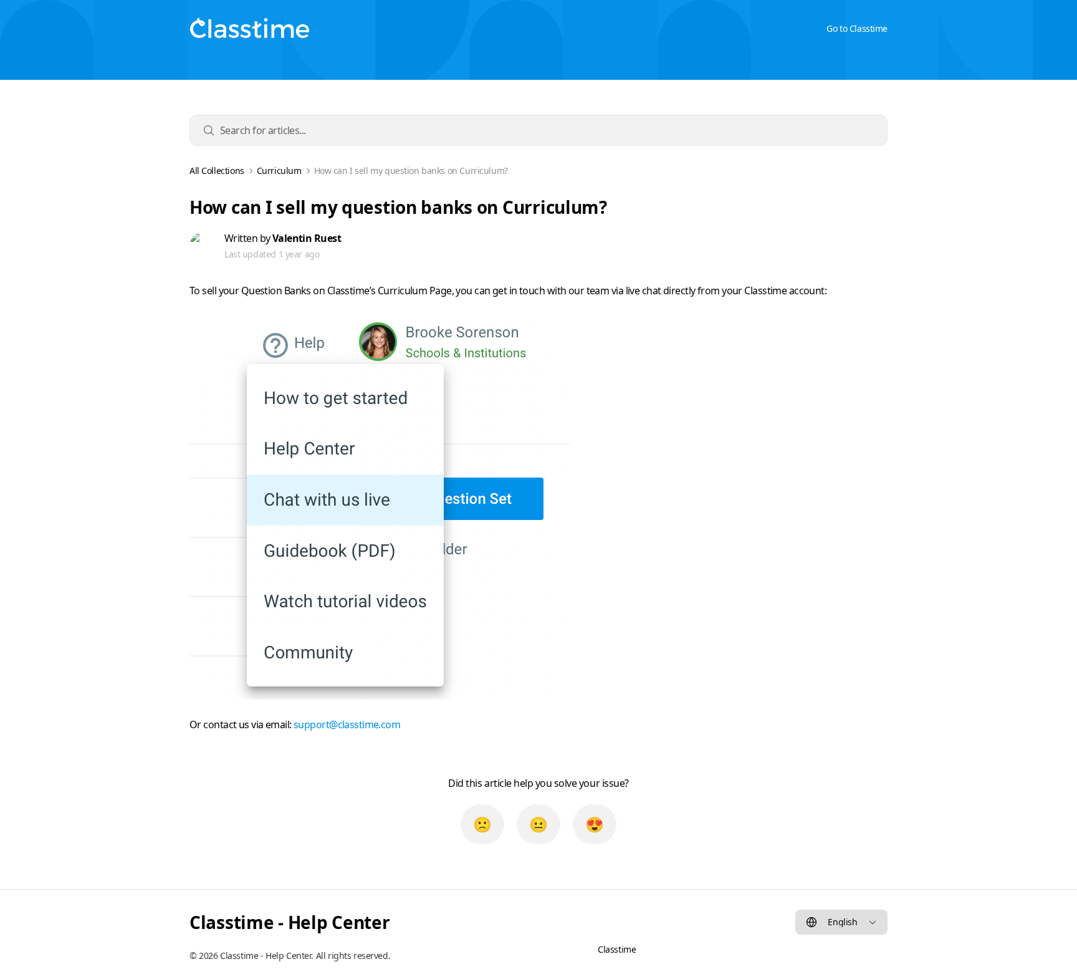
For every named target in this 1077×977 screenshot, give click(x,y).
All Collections (216, 171)
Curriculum (279, 171)
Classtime (617, 949)
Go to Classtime (857, 28)
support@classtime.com (347, 724)
